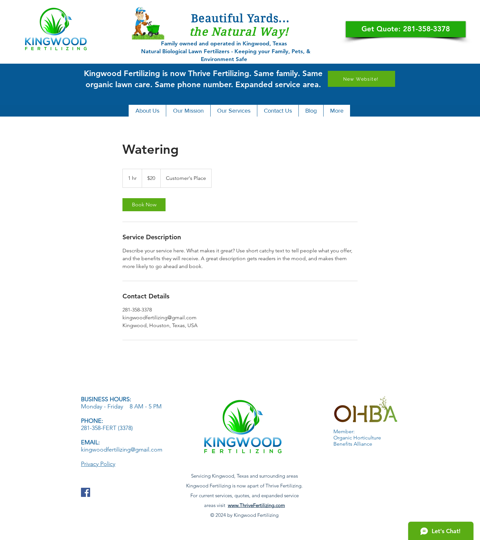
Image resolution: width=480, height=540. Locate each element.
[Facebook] (85, 492)
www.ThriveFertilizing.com (256, 505)
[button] (147, 111)
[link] (144, 204)
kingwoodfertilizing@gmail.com (121, 449)
